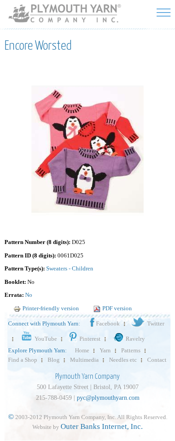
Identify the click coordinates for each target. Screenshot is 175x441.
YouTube (46, 338)
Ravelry (135, 338)
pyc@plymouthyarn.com (108, 397)
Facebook (108, 323)
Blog (54, 359)
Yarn (105, 350)
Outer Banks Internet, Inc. (102, 426)
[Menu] (164, 12)
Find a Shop (22, 359)
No (28, 294)
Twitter (155, 323)
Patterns (130, 350)
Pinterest (90, 338)
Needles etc (123, 359)
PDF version (117, 308)
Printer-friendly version (50, 308)
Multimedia (84, 359)
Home (82, 350)
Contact (156, 359)
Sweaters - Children (69, 268)
